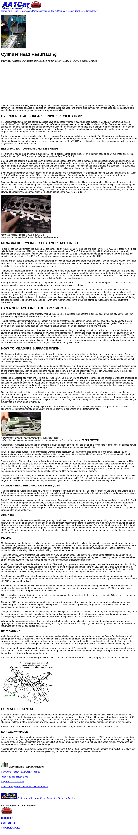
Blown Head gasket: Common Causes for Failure (24, 786)
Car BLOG (80, 11)
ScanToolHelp (8, 823)
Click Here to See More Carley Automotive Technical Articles (46, 798)
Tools (53, 11)
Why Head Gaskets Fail (12, 781)
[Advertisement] (69, 83)
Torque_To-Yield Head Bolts (14, 777)
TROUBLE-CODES (10, 828)
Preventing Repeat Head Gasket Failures (20, 772)
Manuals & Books (65, 11)
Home (4, 11)
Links (88, 11)
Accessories (44, 11)
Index (95, 11)
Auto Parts (32, 11)
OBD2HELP (7, 818)
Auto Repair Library (17, 11)
